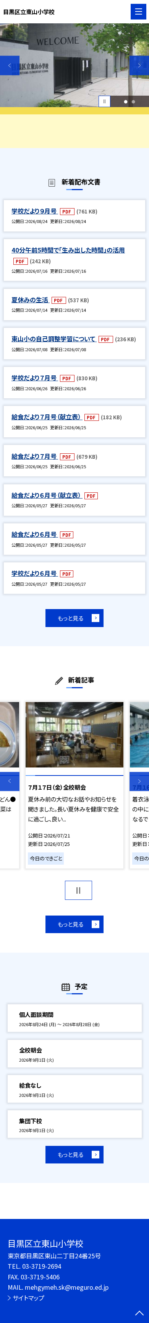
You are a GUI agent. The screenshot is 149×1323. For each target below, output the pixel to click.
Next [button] (139, 65)
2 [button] (133, 101)
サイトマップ (28, 1297)
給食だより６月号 (34, 534)
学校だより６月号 (34, 573)
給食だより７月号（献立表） (47, 416)
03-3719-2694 (41, 1266)
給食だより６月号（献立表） (47, 495)
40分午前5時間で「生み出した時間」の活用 (68, 249)
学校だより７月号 (34, 377)
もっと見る (70, 618)
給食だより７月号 (34, 456)
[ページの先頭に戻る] (139, 1314)
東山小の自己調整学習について (54, 338)
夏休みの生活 (30, 299)
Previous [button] (9, 65)
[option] (74, 65)
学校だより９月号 (34, 210)
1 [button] (126, 101)
